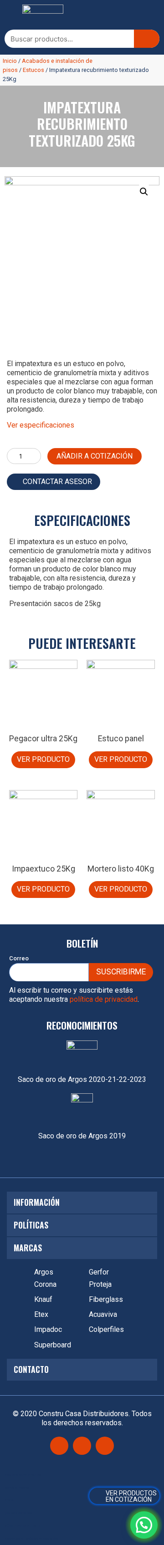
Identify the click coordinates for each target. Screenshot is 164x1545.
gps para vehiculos (18, 1513)
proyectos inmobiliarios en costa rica (31, 1538)
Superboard (52, 1345)
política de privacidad (104, 999)
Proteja (100, 1284)
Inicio (10, 60)
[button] (12, 15)
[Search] (146, 39)
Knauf (43, 1299)
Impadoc (48, 1329)
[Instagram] (82, 1446)
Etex (41, 1314)
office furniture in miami (22, 1526)
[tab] (82, 1203)
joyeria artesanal (17, 1487)
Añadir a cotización (94, 456)
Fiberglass (106, 1299)
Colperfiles (106, 1329)
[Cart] (124, 1496)
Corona (45, 1284)
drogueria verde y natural (23, 1475)
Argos (43, 1272)
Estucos (33, 69)
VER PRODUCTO (43, 759)
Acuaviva (103, 1314)
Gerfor (99, 1272)
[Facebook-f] (59, 1446)
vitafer (9, 1500)
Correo (19, 958)
